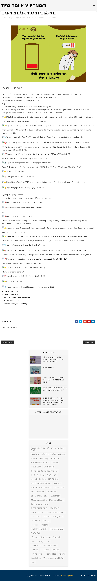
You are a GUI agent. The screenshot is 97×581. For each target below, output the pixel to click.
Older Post (88, 342)
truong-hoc (50, 554)
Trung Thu (36, 554)
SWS (40, 512)
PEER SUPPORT (39, 508)
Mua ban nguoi (56, 500)
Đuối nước (52, 475)
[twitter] (84, 575)
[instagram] (95, 575)
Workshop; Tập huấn (53, 558)
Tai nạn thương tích (55, 512)
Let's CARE (59, 487)
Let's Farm (51, 492)
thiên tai (35, 533)
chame (55, 463)
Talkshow (35, 521)
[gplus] (88, 575)
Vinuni (62, 554)
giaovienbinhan (38, 479)
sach (33, 512)
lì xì (46, 496)
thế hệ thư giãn (39, 529)
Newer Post (8, 342)
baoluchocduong (39, 458)
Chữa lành (36, 467)
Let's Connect (39, 17)
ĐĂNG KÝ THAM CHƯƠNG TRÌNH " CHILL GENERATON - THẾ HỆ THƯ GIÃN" (53, 359)
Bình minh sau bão (40, 463)
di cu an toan (37, 475)
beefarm (54, 458)
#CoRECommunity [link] (10, 291)
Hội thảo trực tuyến (41, 483)
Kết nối (57, 483)
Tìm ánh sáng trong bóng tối (45, 537)
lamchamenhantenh (41, 487)
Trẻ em (55, 550)
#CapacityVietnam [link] (10, 294)
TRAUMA (45, 550)
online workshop (39, 504)
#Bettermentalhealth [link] (11, 301)
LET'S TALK (36, 496)
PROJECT (54, 508)
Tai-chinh (35, 516)
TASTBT (46, 521)
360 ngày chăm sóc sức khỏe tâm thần (47, 449)
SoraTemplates (67, 575)
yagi (33, 562)
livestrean (55, 496)
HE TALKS (53, 479)
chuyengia (49, 467)
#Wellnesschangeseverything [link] (14, 304)
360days (35, 454)
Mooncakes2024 (39, 500)
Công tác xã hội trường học (44, 471)
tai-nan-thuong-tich (53, 516)
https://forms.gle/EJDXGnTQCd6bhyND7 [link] (53, 154)
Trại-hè (34, 550)
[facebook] (81, 575)
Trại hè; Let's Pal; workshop (44, 545)
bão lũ (61, 454)
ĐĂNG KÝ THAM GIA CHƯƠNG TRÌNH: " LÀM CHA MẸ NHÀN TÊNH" (54, 380)
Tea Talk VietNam (52, 17)
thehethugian (57, 529)
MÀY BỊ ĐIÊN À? (48, 367)
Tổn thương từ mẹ (40, 541)
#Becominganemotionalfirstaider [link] (16, 297)
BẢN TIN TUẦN (27, 17)
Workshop (36, 558)
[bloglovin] (91, 575)
